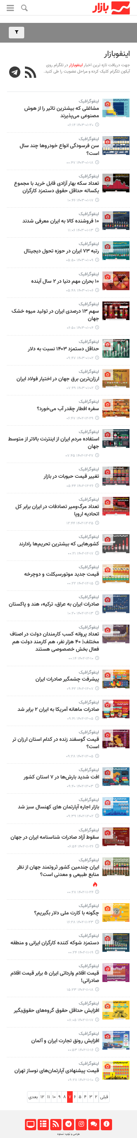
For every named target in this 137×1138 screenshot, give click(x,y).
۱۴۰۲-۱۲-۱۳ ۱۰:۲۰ (80, 614)
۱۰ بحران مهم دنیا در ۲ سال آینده (65, 282)
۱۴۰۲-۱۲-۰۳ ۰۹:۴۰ (80, 786)
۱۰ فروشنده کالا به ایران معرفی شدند (60, 221)
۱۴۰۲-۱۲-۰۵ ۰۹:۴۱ (80, 719)
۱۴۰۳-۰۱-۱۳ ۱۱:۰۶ (80, 230)
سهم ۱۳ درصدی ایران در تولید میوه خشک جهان (55, 315)
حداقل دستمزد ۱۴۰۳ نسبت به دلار (63, 349)
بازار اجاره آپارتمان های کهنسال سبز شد (58, 807)
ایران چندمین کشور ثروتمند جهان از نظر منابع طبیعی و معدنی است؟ (58, 871)
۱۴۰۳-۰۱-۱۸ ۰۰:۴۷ (79, 163)
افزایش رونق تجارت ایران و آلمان (65, 1041)
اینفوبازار (117, 54)
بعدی (33, 1097)
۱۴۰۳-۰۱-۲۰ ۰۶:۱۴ (80, 125)
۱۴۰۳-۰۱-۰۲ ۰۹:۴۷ (79, 358)
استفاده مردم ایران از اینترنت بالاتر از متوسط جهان (53, 443)
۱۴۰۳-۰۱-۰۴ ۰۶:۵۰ (80, 328)
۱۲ (42, 1097)
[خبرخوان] (55, 1125)
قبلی (104, 1097)
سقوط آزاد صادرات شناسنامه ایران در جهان (55, 838)
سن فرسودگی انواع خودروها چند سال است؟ (59, 149)
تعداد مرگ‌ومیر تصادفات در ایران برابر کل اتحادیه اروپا (57, 510)
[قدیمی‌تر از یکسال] (116, 108)
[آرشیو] (43, 1125)
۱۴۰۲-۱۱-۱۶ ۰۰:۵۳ (80, 1050)
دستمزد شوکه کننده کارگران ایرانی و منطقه (55, 943)
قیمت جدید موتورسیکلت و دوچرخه (61, 575)
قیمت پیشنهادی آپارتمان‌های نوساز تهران (56, 1071)
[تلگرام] (68, 1125)
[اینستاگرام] (81, 1125)
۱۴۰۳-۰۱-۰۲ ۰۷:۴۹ (80, 388)
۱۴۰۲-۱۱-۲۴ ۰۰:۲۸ (80, 892)
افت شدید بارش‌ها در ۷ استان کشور (61, 777)
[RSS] (31, 73)
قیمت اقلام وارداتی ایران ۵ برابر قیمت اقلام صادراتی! (55, 977)
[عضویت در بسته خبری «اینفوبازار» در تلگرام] (15, 73)
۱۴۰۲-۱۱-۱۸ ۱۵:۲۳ (80, 990)
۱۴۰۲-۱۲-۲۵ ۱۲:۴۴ (79, 523)
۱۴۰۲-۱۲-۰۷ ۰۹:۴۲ (80, 689)
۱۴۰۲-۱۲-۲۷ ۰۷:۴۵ (79, 456)
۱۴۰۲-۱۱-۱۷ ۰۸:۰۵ (80, 1020)
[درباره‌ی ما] (106, 1125)
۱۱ (48, 1097)
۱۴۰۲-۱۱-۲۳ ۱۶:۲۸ (80, 922)
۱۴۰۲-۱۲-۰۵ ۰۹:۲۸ (79, 756)
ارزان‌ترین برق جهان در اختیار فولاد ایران (58, 379)
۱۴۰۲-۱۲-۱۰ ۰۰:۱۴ (80, 659)
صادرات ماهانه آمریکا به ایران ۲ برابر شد (58, 710)
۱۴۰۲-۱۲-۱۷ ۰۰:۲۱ (80, 554)
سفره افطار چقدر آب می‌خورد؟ (68, 409)
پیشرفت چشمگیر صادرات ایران (67, 679)
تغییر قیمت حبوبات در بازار (71, 477)
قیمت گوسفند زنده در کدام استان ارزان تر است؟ (55, 743)
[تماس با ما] (93, 1125)
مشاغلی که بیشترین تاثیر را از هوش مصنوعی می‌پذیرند (61, 112)
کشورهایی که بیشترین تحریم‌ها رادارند (59, 544)
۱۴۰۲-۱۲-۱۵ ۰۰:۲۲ (80, 584)
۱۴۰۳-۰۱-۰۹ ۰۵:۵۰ (79, 260)
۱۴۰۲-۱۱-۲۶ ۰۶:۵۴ (80, 847)
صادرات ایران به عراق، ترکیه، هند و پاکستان (54, 604)
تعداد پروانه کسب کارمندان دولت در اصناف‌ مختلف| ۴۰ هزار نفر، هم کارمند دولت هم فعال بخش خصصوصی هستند (54, 642)
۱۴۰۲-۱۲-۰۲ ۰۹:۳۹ (79, 816)
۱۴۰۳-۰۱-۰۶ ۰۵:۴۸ (79, 291)
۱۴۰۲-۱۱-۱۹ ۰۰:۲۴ (80, 953)
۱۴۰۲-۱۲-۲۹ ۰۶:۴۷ (79, 418)
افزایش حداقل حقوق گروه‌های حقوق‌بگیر (56, 1011)
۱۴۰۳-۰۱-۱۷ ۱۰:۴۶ (80, 201)
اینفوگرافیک (89, 101)
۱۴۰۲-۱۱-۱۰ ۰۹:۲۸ (80, 1080)
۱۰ (54, 1097)
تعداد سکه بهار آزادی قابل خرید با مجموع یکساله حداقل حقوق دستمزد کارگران (56, 187)
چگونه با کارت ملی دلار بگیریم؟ (66, 913)
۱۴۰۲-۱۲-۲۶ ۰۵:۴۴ (79, 486)
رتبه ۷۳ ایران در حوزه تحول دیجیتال (61, 251)
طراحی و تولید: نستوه (68, 1134)
